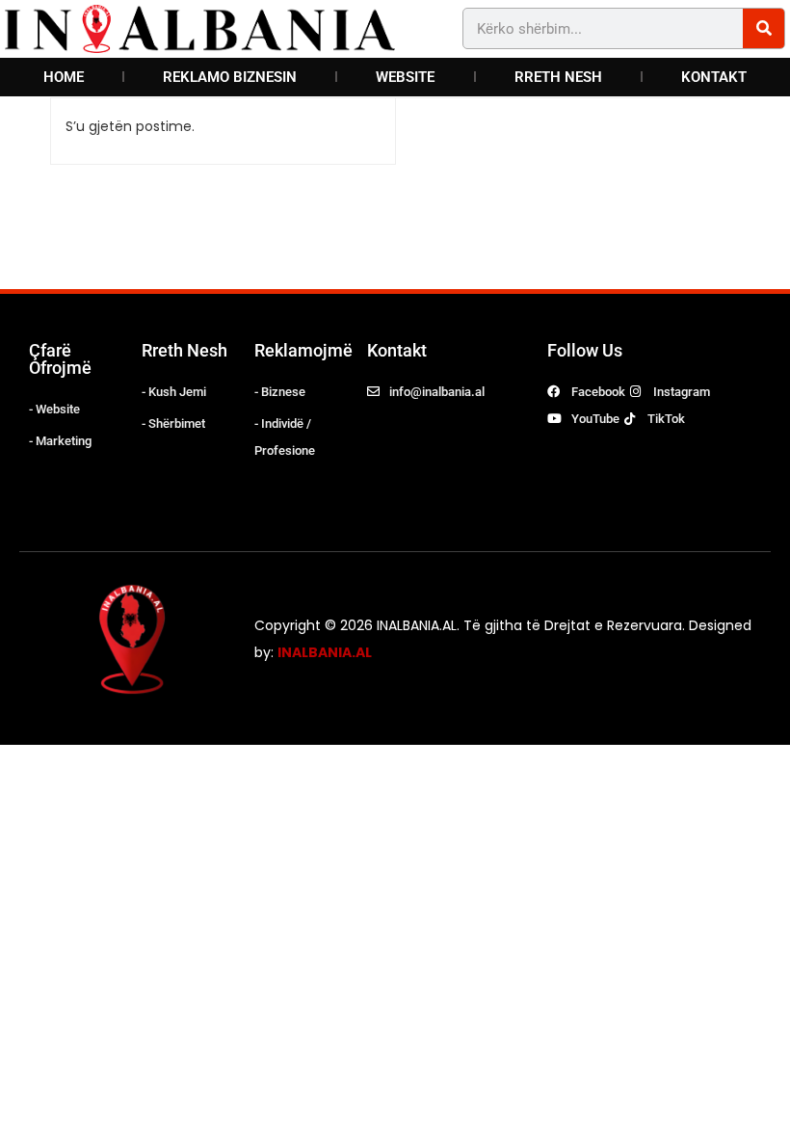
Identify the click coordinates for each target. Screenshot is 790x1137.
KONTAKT (714, 77)
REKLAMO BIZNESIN (230, 77)
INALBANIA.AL (324, 652)
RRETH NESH (558, 77)
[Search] (763, 28)
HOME (63, 77)
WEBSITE (405, 77)
